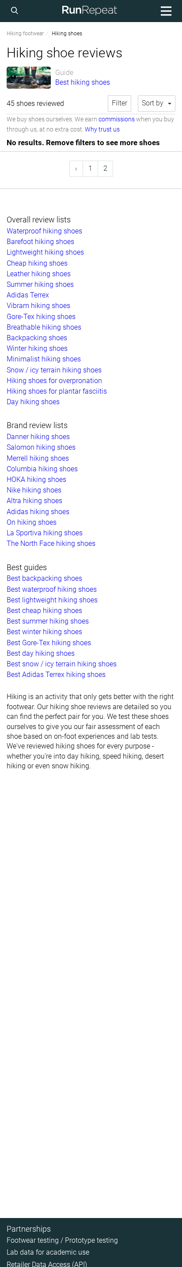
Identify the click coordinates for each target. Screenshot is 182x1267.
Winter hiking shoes (37, 348)
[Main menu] (164, 11)
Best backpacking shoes (44, 578)
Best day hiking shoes (41, 653)
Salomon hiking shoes (41, 447)
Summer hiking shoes (40, 284)
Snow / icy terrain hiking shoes (54, 370)
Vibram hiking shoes (38, 305)
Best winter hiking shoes (44, 632)
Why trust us (102, 129)
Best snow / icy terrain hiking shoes (62, 664)
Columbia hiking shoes (42, 469)
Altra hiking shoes (34, 500)
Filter (119, 103)
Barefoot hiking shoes (40, 241)
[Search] (16, 11)
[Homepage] (90, 11)
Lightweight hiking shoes (45, 252)
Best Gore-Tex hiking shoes (49, 643)
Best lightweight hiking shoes (52, 600)
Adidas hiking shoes (38, 512)
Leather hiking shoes (39, 274)
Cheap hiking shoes (37, 263)
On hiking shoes (32, 522)
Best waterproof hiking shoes (52, 589)
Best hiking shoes (82, 82)
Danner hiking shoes (38, 436)
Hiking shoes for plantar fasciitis (57, 391)
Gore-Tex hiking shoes (41, 316)
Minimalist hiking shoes (44, 359)
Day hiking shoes (33, 402)
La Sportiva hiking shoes (45, 533)
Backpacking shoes (37, 338)
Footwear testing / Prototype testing (62, 1240)
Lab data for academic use (48, 1252)
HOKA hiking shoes (36, 479)
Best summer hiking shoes (48, 621)
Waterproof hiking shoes (44, 231)
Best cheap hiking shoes (44, 610)
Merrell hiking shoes (38, 458)
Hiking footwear (25, 33)
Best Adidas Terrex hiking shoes (56, 674)
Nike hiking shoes (34, 490)
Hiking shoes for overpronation (54, 380)
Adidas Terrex (28, 295)
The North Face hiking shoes (51, 543)
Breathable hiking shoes (44, 327)
